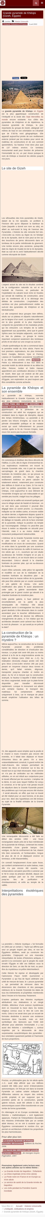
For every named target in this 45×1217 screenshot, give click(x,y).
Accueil (19, 1206)
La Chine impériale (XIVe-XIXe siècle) (20, 1174)
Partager (16, 78)
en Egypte (38, 111)
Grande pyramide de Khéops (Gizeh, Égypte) (19, 14)
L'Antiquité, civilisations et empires (19, 1209)
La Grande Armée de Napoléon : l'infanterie (23, 1171)
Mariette (36, 360)
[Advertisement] (22, 51)
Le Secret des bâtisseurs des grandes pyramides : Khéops (20, 1151)
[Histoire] (2, 3)
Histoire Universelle (32, 1206)
